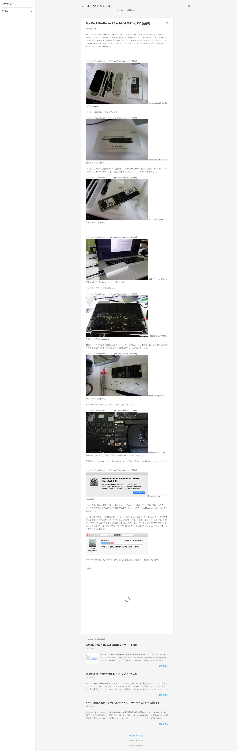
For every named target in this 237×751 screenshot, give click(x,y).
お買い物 (131, 10)
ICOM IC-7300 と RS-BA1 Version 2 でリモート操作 (111, 645)
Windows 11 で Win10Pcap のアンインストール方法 (112, 673)
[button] (166, 23)
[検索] (189, 6)
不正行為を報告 (136, 745)
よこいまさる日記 (99, 6)
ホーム (120, 10)
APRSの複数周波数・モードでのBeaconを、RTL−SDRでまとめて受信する (123, 702)
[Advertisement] (196, 35)
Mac (89, 568)
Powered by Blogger (136, 736)
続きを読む (163, 666)
